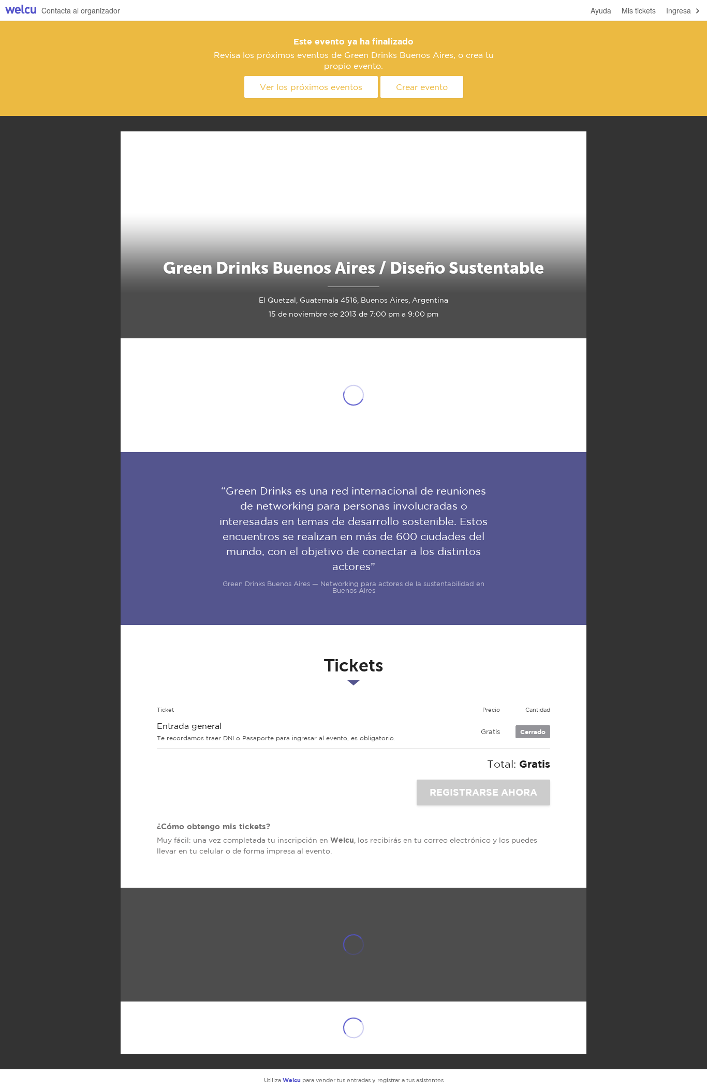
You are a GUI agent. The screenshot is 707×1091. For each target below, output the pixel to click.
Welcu (20, 10)
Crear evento (422, 87)
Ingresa (678, 10)
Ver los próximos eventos (311, 87)
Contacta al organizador (80, 10)
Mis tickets (639, 10)
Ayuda (601, 10)
